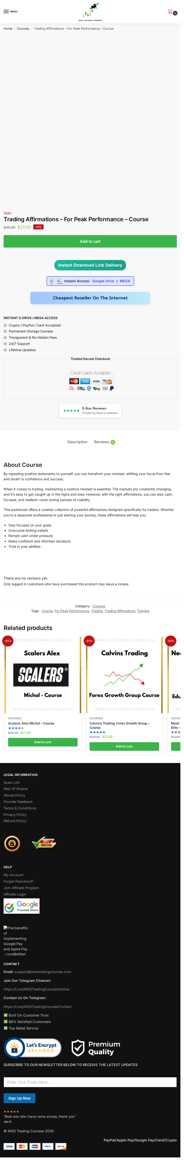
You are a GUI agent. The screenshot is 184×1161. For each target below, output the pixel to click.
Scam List (12, 782)
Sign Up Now (19, 1098)
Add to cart (90, 241)
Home (8, 28)
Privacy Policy (15, 815)
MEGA (125, 281)
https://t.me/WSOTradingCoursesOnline (36, 989)
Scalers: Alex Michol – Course (31, 723)
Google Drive (103, 281)
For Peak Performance (72, 611)
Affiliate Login (15, 894)
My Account (13, 875)
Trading (97, 611)
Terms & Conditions (20, 808)
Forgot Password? (18, 881)
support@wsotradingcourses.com (43, 972)
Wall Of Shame (16, 789)
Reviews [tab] (104, 442)
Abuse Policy (14, 795)
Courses (23, 28)
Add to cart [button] (42, 742)
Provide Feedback (18, 802)
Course (47, 611)
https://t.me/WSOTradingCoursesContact (38, 1007)
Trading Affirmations (119, 611)
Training (143, 611)
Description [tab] (77, 442)
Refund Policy (15, 821)
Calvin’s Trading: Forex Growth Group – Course (120, 725)
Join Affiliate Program (21, 888)
